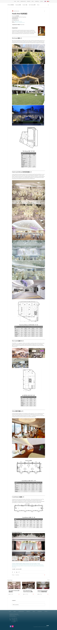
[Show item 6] (42, 558)
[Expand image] (28, 54)
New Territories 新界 (32, 4)
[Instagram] (12, 626)
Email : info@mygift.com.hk (13, 619)
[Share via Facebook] (12, 572)
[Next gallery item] (43, 544)
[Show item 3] (25, 558)
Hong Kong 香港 (18, 4)
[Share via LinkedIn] (16, 572)
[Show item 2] (20, 558)
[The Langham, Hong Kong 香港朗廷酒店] (14, 585)
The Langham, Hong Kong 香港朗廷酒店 (14, 591)
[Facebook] (10, 626)
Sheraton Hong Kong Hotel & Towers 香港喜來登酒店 (42, 591)
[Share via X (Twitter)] (14, 572)
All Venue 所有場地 (11, 4)
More (38, 4)
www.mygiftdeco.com (14, 620)
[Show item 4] (31, 558)
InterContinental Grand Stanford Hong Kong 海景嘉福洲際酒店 (28, 591)
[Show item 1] (14, 558)
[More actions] (44, 11)
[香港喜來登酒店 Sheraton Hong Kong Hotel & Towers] (43, 585)
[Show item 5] (37, 558)
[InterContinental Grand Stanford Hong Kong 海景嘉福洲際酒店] (28, 585)
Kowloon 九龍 (25, 4)
